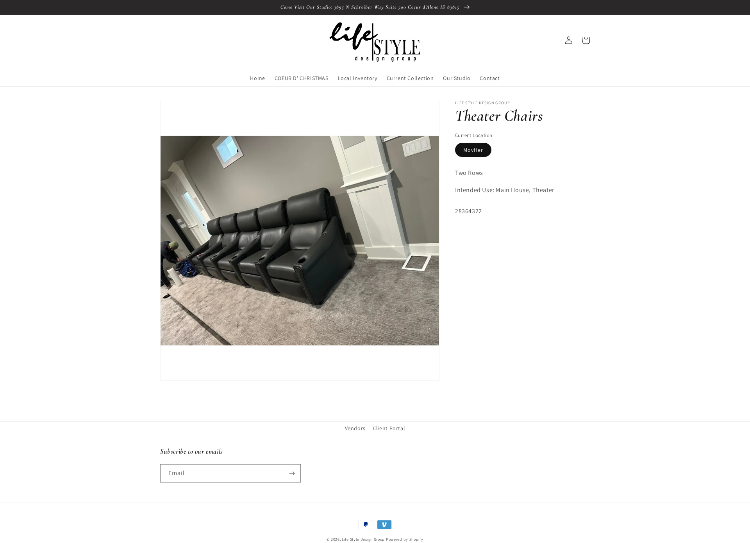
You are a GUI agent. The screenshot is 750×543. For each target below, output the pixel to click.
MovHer (473, 149)
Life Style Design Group (363, 539)
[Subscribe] (291, 473)
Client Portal (389, 428)
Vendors (355, 428)
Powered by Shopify (404, 539)
